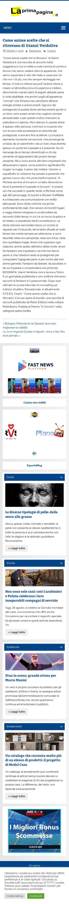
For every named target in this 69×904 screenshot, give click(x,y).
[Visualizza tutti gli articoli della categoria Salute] (60, 477)
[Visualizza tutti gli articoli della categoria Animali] (60, 563)
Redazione (35, 50)
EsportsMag (34, 465)
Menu (8, 27)
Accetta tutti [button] (35, 896)
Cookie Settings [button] (15, 896)
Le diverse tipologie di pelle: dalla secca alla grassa (31, 514)
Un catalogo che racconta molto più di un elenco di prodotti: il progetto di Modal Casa (33, 760)
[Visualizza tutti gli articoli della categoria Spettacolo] (60, 647)
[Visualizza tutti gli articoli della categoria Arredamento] (60, 726)
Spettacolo (13, 647)
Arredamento (14, 726)
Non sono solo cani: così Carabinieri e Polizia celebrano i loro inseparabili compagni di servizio (33, 595)
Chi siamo (34, 866)
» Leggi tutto (16, 548)
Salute (10, 477)
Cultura (51, 50)
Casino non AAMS (35, 402)
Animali (11, 563)
